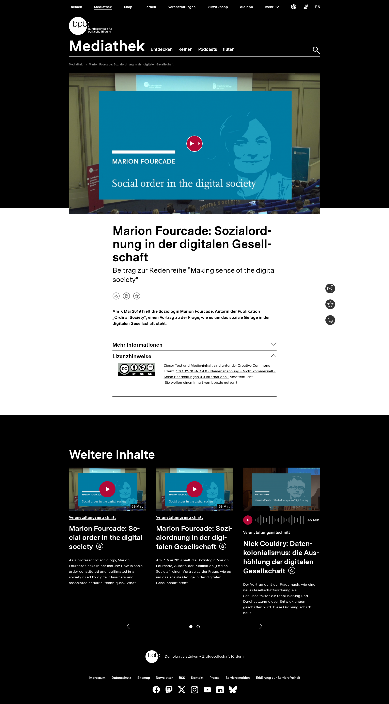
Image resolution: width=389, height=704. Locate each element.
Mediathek (76, 64)
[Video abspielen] (194, 144)
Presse (214, 678)
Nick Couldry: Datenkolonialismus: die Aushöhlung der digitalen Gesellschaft (281, 557)
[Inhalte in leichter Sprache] (293, 7)
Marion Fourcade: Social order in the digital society (106, 537)
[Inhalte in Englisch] (317, 7)
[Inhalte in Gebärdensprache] (305, 7)
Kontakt (197, 678)
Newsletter (164, 678)
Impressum (97, 678)
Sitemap (143, 678)
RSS (182, 678)
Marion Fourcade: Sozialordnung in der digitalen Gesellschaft (131, 64)
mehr (272, 7)
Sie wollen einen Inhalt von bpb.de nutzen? (201, 382)
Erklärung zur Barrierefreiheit (278, 678)
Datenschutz (121, 678)
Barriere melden (237, 678)
